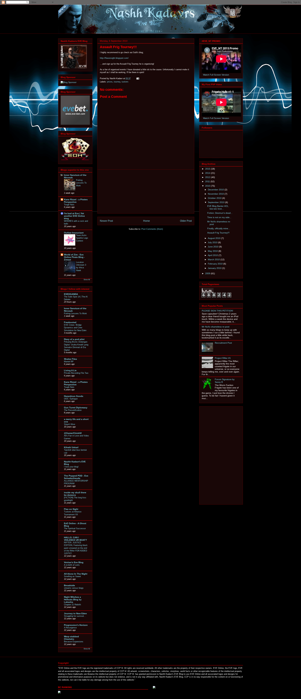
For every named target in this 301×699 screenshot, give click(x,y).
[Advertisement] (145, 191)
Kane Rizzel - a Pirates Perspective (76, 200)
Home (146, 221)
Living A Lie (70, 370)
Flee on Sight (71, 509)
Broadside (69, 585)
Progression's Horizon (76, 625)
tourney (117, 82)
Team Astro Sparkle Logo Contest (82, 238)
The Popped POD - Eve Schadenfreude (76, 476)
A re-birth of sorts (72, 565)
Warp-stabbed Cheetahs (71, 637)
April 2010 (213, 255)
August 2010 (214, 238)
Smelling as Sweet (72, 576)
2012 (208, 177)
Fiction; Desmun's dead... (219, 213)
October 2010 (215, 198)
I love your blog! (71, 467)
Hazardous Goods (73, 396)
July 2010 (213, 242)
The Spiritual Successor (75, 528)
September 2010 (216, 202)
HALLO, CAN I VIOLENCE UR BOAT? (75, 538)
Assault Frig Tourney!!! (218, 232)
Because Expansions (73, 641)
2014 (208, 173)
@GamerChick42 (73, 433)
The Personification (73, 410)
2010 (208, 186)
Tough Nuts (69, 204)
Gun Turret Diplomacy (75, 407)
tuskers (125, 82)
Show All (87, 279)
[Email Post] (137, 78)
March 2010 (214, 259)
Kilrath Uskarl (71, 447)
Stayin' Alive (69, 424)
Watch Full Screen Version (216, 74)
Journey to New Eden (75, 613)
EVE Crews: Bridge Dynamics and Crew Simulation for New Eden (75, 328)
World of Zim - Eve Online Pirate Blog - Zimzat (74, 257)
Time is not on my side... (219, 217)
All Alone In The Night (75, 574)
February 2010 (215, 263)
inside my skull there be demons (75, 493)
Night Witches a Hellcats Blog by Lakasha (73, 599)
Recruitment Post (223, 343)
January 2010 (215, 268)
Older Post (186, 221)
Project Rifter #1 (223, 358)
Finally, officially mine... (218, 228)
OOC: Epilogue (71, 399)
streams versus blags (74, 588)
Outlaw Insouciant (74, 232)
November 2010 (216, 194)
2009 (208, 273)
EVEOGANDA (71, 294)
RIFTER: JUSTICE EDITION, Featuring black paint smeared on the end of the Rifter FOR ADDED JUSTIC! (75, 548)
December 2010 (216, 189)
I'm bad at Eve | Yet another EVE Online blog (74, 216)
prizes (110, 82)
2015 (208, 169)
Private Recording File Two (76, 373)
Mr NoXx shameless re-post (215, 326)
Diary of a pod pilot (74, 339)
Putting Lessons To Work (81, 183)
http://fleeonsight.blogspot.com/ (114, 58)
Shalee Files (70, 359)
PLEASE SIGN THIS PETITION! (217, 310)
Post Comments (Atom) (152, 229)
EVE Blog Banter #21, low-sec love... (218, 207)
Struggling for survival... (75, 616)
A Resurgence (70, 627)
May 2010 (213, 251)
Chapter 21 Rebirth (72, 604)
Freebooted (70, 322)
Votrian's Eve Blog (73, 562)
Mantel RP (69, 361)
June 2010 (213, 246)
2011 (208, 181)
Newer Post (106, 221)
